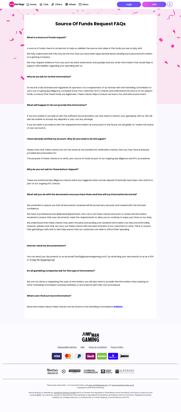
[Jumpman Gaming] (90, 341)
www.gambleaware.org (98, 385)
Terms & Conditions (98, 347)
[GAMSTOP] (75, 371)
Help (83, 347)
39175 (38, 395)
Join (154, 4)
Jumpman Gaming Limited (65, 392)
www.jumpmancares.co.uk (123, 385)
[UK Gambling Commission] (91, 371)
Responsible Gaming (67, 347)
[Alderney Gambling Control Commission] (125, 371)
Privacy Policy (117, 347)
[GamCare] (52, 371)
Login (129, 4)
